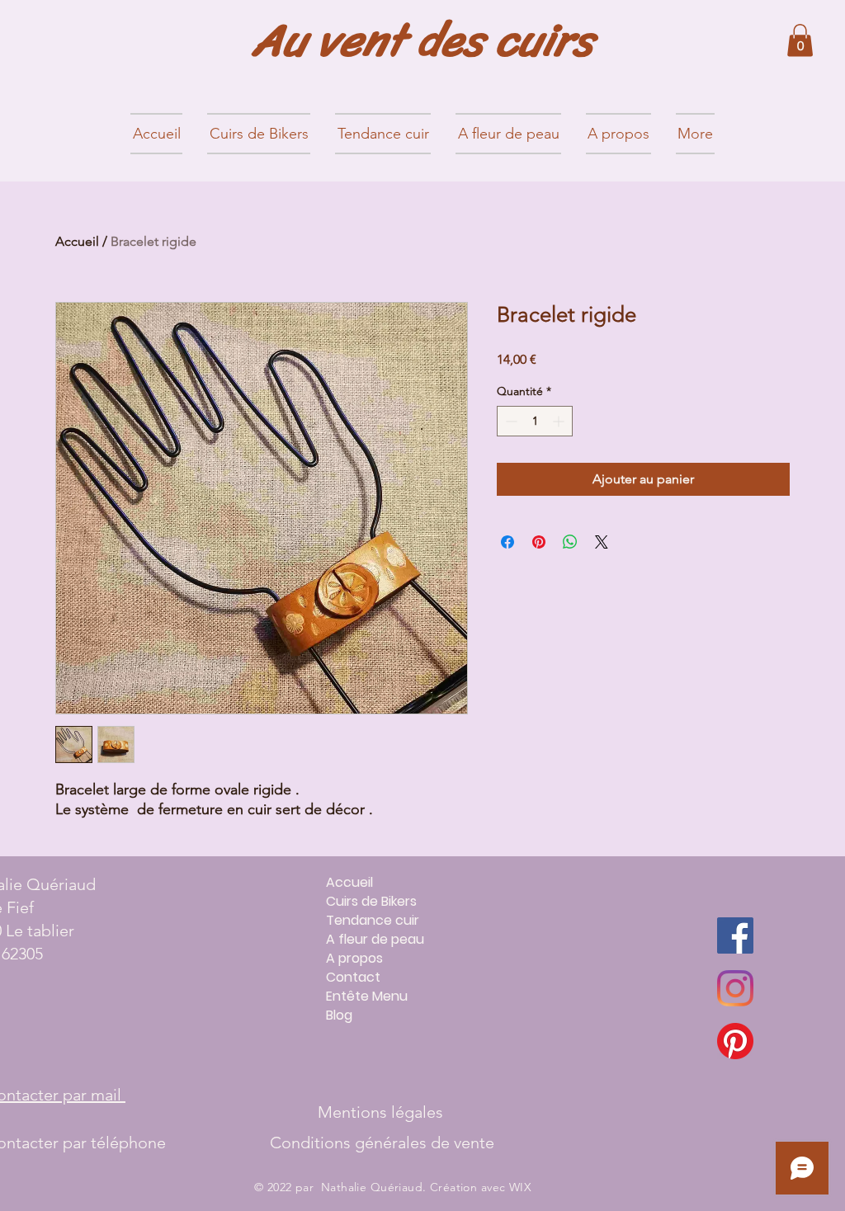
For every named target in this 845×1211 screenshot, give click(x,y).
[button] (800, 40)
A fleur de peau (375, 939)
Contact (353, 977)
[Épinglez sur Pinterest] (539, 542)
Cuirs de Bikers (371, 901)
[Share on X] (601, 542)
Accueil (77, 241)
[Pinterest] (735, 1041)
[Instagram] (735, 988)
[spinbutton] (535, 421)
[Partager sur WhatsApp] (570, 542)
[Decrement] (509, 421)
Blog (339, 1015)
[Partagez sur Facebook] (507, 542)
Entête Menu (367, 996)
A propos (354, 958)
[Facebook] (735, 935)
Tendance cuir (372, 920)
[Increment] (560, 421)
